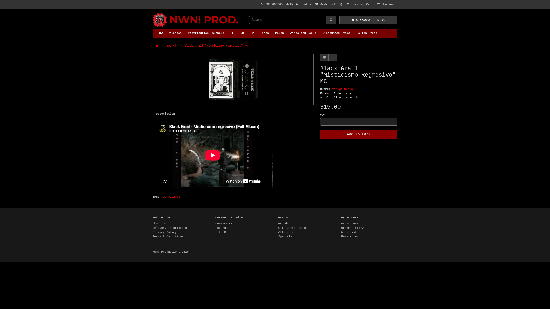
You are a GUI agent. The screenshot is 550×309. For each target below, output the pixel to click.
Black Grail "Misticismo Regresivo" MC (216, 45)
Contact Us (224, 223)
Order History (352, 228)
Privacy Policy (165, 232)
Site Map (222, 232)
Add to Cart (359, 134)
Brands (283, 223)
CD (242, 33)
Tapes (264, 33)
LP (232, 33)
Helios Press (366, 33)
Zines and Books (303, 33)
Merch (279, 33)
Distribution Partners (206, 33)
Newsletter (349, 236)
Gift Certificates (292, 228)
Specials (285, 236)
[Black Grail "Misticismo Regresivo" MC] (233, 79)
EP (252, 33)
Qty (322, 115)
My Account (349, 223)
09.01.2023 (171, 196)
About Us (159, 223)
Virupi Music (342, 89)
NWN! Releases (170, 33)
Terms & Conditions (168, 236)
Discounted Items (336, 33)
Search (171, 45)
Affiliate (286, 232)
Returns (221, 228)
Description (165, 113)
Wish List (349, 232)
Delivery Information (170, 228)
